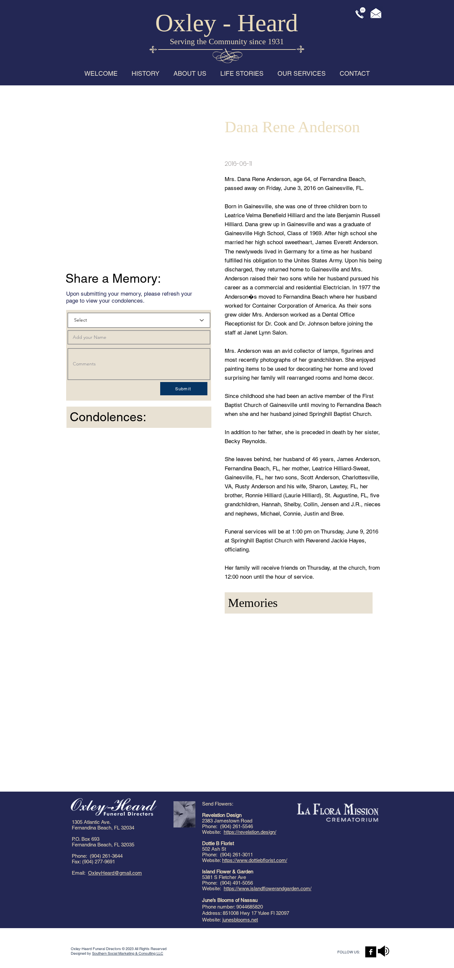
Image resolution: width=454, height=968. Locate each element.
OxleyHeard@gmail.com (115, 873)
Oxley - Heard (226, 23)
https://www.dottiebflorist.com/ (254, 860)
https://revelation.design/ (250, 832)
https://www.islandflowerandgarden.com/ (267, 888)
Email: (80, 873)
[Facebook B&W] (370, 951)
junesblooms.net (240, 919)
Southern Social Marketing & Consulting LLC (127, 953)
